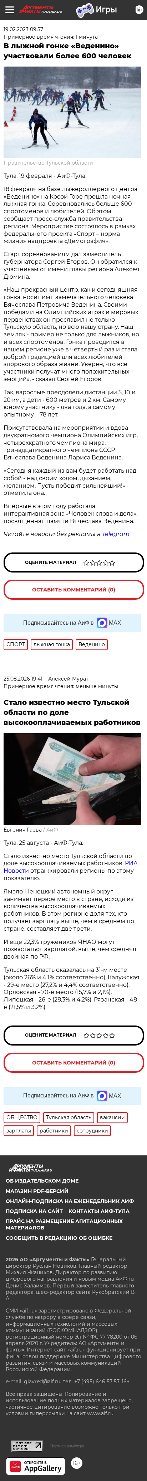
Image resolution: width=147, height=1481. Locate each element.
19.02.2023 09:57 (23, 29)
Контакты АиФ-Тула (99, 1211)
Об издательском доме (42, 1181)
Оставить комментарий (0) (73, 589)
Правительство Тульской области (48, 163)
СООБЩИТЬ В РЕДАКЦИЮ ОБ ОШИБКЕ (59, 1238)
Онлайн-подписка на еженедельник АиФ (70, 1201)
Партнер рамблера (67, 1446)
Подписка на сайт (34, 1211)
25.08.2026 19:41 (23, 679)
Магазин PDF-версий (37, 1191)
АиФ (52, 830)
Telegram (116, 534)
